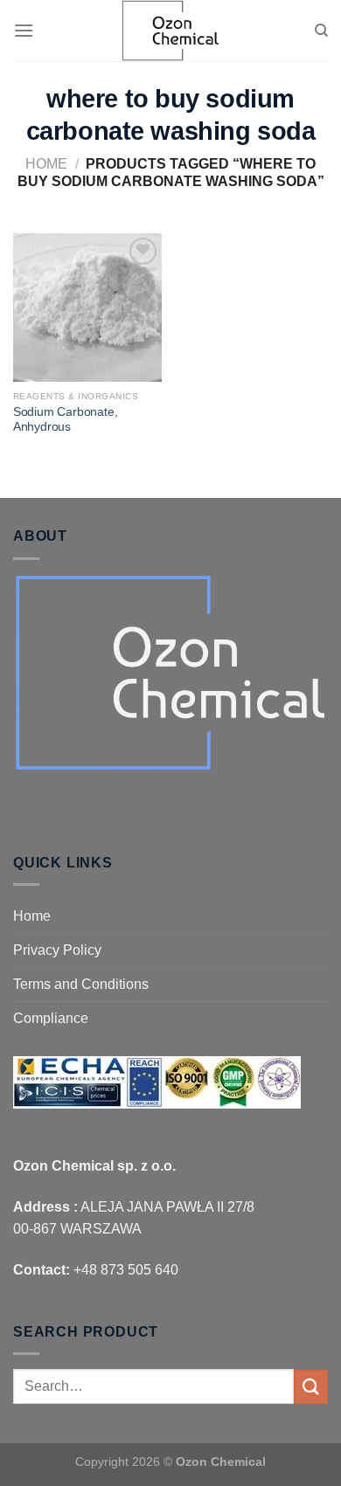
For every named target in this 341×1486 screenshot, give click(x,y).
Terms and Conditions (81, 984)
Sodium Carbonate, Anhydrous (65, 419)
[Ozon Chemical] (170, 30)
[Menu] (23, 30)
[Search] (321, 30)
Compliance (50, 1018)
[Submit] (311, 1387)
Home (46, 163)
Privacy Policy (57, 950)
